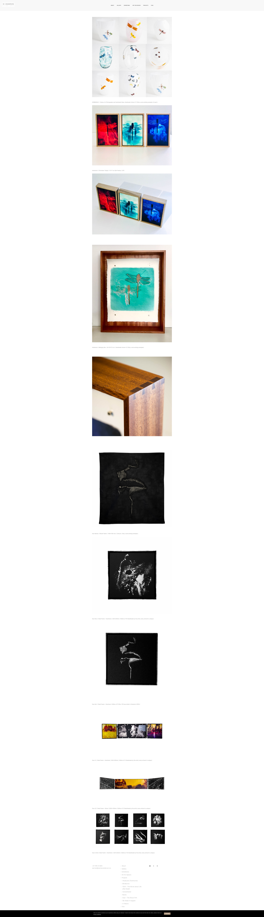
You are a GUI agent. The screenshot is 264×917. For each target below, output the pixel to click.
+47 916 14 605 (97, 866)
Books (124, 895)
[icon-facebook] (154, 866)
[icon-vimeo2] (157, 866)
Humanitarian (126, 892)
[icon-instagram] (150, 866)
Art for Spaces (137, 5)
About (112, 5)
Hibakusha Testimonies (130, 881)
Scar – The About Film (129, 898)
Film (152, 5)
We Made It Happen (129, 900)
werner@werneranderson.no (101, 868)
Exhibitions (127, 5)
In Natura (125, 903)
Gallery (119, 5)
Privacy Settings (97, 914)
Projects (145, 5)
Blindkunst (125, 883)
